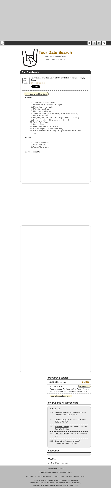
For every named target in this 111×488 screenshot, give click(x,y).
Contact (55, 476)
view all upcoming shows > (61, 396)
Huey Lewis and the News (36, 94)
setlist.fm (36, 152)
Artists (34, 476)
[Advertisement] (55, 20)
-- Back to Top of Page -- (55, 468)
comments (40, 83)
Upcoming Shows (44, 476)
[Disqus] (55, 262)
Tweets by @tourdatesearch (57, 463)
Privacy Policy (80, 476)
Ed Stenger (62, 480)
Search (28, 476)
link (32, 83)
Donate (61, 476)
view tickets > (84, 386)
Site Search (69, 476)
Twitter (69, 472)
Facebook (62, 472)
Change (85, 382)
